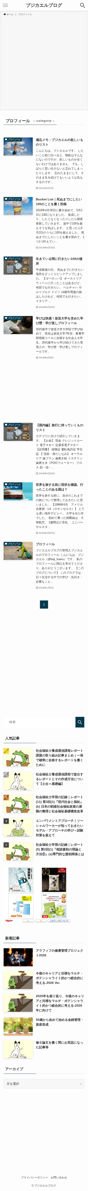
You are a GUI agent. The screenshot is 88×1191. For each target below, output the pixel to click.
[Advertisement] (44, 62)
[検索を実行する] (79, 722)
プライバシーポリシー (34, 1177)
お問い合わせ (59, 1177)
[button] (82, 5)
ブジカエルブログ (44, 5)
